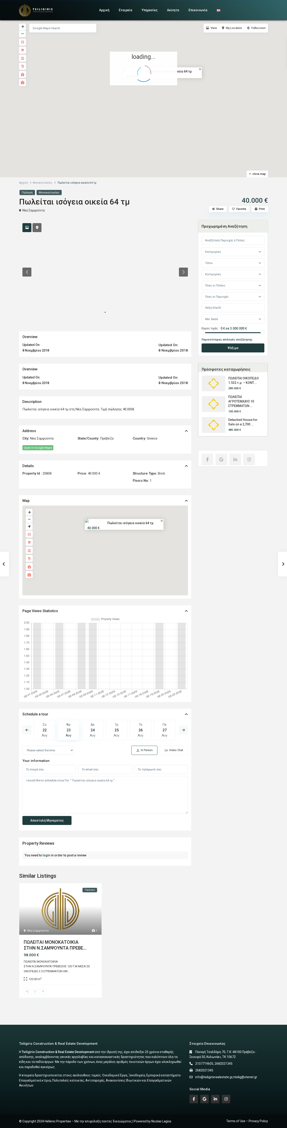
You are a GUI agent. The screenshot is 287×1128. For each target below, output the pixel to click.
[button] (146, 94)
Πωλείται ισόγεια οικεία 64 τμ (130, 523)
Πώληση (27, 192)
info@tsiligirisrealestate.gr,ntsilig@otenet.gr (226, 1077)
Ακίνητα (173, 10)
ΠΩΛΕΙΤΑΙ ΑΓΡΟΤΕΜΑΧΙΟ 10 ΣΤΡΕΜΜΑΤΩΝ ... (241, 401)
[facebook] (207, 459)
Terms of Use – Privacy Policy (247, 1121)
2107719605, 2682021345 (214, 1063)
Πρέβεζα (106, 438)
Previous (26, 730)
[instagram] (249, 459)
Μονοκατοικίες (42, 182)
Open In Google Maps (38, 447)
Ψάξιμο (233, 348)
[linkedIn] (235, 459)
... (69, 971)
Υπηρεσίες (150, 10)
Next (183, 730)
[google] (221, 459)
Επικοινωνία (198, 10)
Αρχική (104, 10)
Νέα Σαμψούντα (33, 210)
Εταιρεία (125, 10)
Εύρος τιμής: (210, 328)
